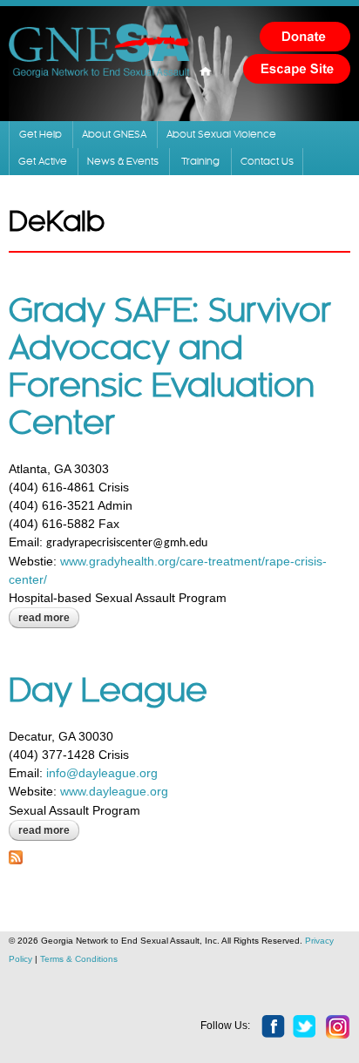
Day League (108, 692)
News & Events (123, 161)
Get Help (40, 134)
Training (200, 161)
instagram (338, 1027)
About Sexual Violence (221, 134)
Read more (48, 619)
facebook (273, 1027)
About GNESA (114, 134)
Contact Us (267, 161)
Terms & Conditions (79, 959)
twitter (305, 1027)
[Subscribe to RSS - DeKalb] (16, 855)
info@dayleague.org (102, 773)
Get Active (42, 161)
